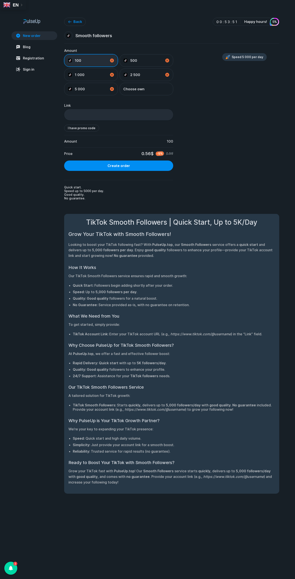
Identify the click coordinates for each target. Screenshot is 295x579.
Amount (70, 50)
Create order (119, 166)
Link (67, 105)
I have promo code (81, 128)
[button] (10, 568)
